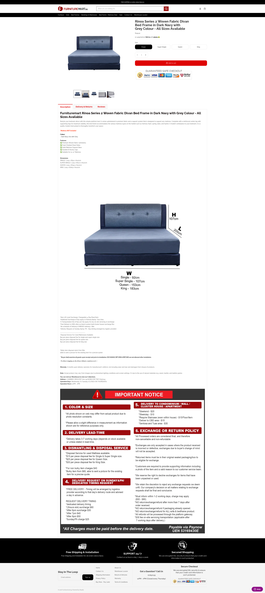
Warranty (118, 578)
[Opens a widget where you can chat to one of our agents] (257, 589)
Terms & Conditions (121, 582)
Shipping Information (103, 575)
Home (98, 568)
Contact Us (100, 571)
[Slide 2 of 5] (85, 94)
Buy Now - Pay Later (103, 582)
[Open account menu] (200, 8)
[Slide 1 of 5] (77, 94)
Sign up (87, 577)
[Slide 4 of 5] (102, 94)
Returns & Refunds (121, 575)
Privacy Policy (100, 578)
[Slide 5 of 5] (110, 94)
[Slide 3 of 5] (94, 94)
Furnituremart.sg (67, 590)
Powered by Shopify (78, 590)
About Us (118, 568)
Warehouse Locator (121, 571)
